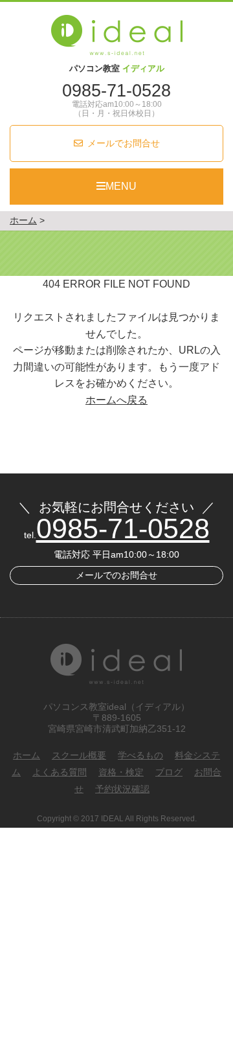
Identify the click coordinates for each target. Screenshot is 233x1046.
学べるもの (140, 755)
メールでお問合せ (123, 143)
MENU (121, 186)
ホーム (26, 755)
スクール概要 (79, 755)
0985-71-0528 (116, 90)
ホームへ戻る (116, 399)
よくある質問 (59, 772)
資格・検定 (121, 772)
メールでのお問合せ (116, 575)
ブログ (169, 772)
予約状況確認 (122, 789)
